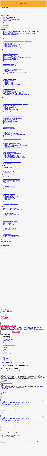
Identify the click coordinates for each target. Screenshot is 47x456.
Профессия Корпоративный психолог (11, 121)
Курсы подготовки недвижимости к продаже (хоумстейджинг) (16, 94)
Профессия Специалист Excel (9, 99)
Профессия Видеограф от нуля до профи (11, 222)
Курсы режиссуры (7, 234)
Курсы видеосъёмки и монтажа (9, 229)
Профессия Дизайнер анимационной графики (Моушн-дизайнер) (16, 57)
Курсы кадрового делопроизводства (10, 187)
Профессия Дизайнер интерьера (9, 65)
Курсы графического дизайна (9, 73)
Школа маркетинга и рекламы (9, 17)
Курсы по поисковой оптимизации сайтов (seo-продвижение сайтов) (17, 41)
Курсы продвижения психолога (9, 146)
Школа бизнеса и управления (9, 22)
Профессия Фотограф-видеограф (10, 208)
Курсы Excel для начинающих (9, 105)
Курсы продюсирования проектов (10, 46)
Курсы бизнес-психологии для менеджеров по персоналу (15, 145)
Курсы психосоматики (7, 163)
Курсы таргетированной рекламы (10, 45)
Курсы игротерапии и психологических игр (12, 144)
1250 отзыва (4, 412)
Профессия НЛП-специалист (9, 128)
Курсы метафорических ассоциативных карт (12, 153)
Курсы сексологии (7, 154)
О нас (4, 10)
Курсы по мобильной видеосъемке (10, 228)
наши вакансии (3, 380)
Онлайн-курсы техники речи (9, 171)
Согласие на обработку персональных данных (36, 400)
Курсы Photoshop (6, 71)
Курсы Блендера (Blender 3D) (9, 89)
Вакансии (5, 404)
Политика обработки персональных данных (17, 400)
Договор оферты (3, 400)
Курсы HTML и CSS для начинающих (11, 106)
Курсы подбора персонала (8, 186)
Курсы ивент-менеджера (8, 230)
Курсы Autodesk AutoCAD (8, 87)
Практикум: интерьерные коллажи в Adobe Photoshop (14, 93)
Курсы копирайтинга (7, 38)
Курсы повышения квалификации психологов (12, 118)
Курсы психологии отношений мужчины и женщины (14, 134)
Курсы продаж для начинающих (9, 198)
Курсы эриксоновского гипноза (9, 152)
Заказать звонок (8, 326)
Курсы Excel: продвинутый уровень (10, 107)
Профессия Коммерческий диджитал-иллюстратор (13, 60)
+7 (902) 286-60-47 (4, 7)
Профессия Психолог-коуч (8, 120)
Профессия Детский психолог (9, 126)
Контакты (5, 352)
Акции (4, 11)
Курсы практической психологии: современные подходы (15, 137)
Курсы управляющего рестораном (10, 189)
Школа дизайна (6, 18)
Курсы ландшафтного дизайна (9, 79)
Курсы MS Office (6, 182)
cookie (30, 439)
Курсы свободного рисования (9, 159)
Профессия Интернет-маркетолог (10, 32)
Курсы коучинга (6, 132)
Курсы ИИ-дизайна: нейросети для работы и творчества (14, 69)
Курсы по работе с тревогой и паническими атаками (14, 157)
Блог (4, 357)
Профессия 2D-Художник (8, 64)
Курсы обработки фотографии (9, 215)
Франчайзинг (6, 356)
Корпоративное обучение (8, 353)
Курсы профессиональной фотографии (11, 214)
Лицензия (27, 402)
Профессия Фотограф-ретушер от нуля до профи (13, 209)
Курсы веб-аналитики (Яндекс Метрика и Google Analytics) (15, 104)
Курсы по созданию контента (9, 39)
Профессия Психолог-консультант (10, 117)
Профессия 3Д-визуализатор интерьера (11, 56)
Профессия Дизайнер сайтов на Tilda (10, 59)
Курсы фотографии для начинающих (10, 213)
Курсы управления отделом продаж (10, 196)
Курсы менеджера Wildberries (9, 194)
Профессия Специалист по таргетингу (11, 34)
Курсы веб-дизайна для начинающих (10, 70)
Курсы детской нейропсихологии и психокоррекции (14, 156)
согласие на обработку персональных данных (22, 441)
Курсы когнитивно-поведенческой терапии (12, 158)
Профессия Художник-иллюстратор (10, 54)
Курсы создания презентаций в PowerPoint (12, 47)
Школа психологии (7, 20)
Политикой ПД (3, 442)
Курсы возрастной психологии (9, 148)
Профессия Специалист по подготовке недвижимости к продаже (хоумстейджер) (20, 61)
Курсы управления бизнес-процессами (11, 188)
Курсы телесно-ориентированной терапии (12, 162)
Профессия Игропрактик (8, 123)
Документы (5, 354)
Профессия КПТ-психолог (8, 127)
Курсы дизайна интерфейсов (9, 86)
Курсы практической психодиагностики (11, 143)
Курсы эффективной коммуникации (10, 119)
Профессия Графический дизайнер (10, 52)
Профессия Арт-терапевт (8, 124)
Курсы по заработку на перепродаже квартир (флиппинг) (15, 95)
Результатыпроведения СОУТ (4, 402)
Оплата (14, 404)
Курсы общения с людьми (8, 136)
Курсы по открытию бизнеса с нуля (10, 200)
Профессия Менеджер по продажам (10, 177)
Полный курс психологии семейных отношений (13, 116)
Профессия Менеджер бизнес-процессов (11, 179)
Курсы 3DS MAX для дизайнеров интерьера (12, 84)
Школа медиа (6, 25)
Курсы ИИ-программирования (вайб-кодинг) (12, 110)
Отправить (16, 332)
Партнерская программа (22, 406)
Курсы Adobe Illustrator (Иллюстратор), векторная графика (15, 72)
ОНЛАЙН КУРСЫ (23, 3)
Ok (1, 443)
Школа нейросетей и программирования (11, 19)
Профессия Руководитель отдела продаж (14, 181)
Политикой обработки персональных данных (16, 328)
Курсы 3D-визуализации (8, 83)
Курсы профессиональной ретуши (10, 216)
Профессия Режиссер (7, 223)
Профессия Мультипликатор (9, 55)
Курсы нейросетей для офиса (9, 111)
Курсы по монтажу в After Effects (10, 85)
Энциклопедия (6, 358)
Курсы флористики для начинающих (10, 77)
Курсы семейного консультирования (10, 149)
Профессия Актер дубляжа (8, 224)
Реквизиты (5, 359)
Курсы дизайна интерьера (8, 80)
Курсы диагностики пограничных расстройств (13, 147)
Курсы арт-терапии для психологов (10, 155)
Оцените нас (3, 413)
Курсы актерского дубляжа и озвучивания (11, 236)
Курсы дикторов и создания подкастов (11, 235)
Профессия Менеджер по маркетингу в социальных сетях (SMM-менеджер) (19, 33)
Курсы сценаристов (7, 233)
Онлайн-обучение (4, 27)
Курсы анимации (6, 81)
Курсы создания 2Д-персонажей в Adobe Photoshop (13, 91)
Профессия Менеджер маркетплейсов (11, 180)
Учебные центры (14, 409)
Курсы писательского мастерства (10, 231)
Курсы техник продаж (7, 199)
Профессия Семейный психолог (9, 122)
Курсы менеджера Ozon (8, 195)
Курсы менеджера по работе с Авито (10, 204)
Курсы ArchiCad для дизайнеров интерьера (12, 92)
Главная (4, 349)
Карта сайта (5, 360)
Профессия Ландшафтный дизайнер (10, 58)
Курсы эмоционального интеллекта (10, 151)
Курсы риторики (6, 172)
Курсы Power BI (6, 108)
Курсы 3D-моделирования (8, 82)
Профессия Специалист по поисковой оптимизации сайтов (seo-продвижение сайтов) (21, 31)
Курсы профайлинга (7, 160)
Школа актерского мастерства (9, 21)
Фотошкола (5, 23)
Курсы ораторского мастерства (9, 167)
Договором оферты (31, 328)
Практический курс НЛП (8, 135)
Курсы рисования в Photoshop (9, 90)
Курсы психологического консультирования (12, 139)
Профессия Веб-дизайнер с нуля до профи (12, 51)
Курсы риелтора (6, 202)
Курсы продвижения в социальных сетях (11, 44)
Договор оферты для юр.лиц (14, 402)
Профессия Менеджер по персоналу (10, 176)
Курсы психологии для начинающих (10, 133)
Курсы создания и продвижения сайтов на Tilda (13, 42)
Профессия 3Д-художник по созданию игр (12, 62)
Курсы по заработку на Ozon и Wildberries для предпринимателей (16, 201)
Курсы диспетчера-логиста (8, 197)
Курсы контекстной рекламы (9, 43)
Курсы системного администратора (10, 109)
